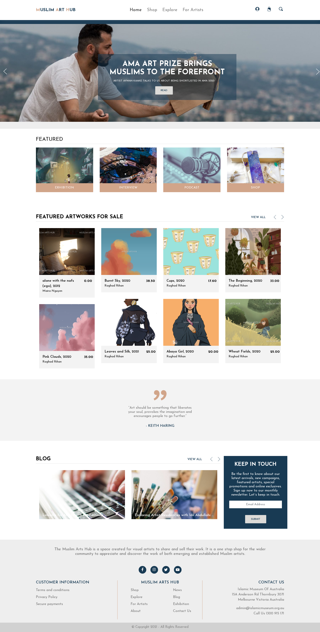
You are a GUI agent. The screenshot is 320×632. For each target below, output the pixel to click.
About (136, 611)
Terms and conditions (52, 590)
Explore (136, 597)
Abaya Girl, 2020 (180, 351)
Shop (152, 10)
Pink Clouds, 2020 (56, 357)
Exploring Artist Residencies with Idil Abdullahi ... (174, 515)
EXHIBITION (64, 187)
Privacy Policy (46, 597)
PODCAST (191, 187)
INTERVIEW (128, 187)
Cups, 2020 (175, 281)
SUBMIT (255, 519)
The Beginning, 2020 (245, 281)
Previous (5, 72)
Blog (176, 597)
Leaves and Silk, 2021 (121, 351)
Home (136, 10)
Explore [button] (169, 10)
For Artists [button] (193, 10)
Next (282, 218)
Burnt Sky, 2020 (117, 281)
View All (258, 217)
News (177, 590)
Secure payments (49, 604)
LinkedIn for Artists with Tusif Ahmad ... (74, 515)
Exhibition (181, 604)
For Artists (139, 604)
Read (164, 90)
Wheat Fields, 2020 (244, 351)
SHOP (255, 187)
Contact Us (182, 611)
